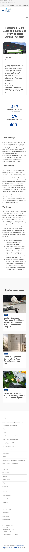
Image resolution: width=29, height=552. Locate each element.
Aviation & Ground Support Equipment (12, 422)
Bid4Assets (5, 502)
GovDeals (5, 506)
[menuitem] (5, 5)
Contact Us (25, 5)
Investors (5, 469)
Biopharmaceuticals (7, 429)
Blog (20, 5)
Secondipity (5, 516)
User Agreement (17, 547)
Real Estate (5, 453)
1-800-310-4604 (8, 1)
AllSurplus (5, 492)
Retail (4, 456)
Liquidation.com (6, 509)
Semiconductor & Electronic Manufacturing (13, 460)
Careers (4, 476)
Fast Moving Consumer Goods (10, 436)
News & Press (5, 5)
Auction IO (5, 499)
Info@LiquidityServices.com (7, 3)
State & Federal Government (10, 463)
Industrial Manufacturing (8, 446)
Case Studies (14, 5)
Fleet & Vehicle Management (10, 439)
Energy (4, 432)
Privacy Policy (10, 547)
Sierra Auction (6, 519)
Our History (5, 472)
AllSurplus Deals (6, 495)
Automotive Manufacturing (9, 425)
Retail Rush (5, 512)
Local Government (7, 450)
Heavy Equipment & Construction (11, 443)
